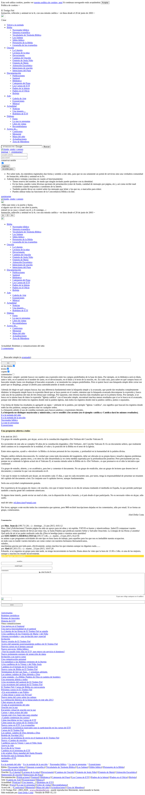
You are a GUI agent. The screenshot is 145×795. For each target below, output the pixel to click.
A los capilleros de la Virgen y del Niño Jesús (21, 664)
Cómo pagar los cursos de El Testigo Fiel (19, 722)
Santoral (16, 78)
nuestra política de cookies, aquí (48, 2)
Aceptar (105, 3)
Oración (10, 48)
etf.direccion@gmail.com (25, 502)
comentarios (6, 374)
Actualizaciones (19, 139)
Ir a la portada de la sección (13, 417)
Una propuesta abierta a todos (14, 679)
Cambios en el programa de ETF (15, 750)
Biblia (9, 27)
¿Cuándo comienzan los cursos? (15, 717)
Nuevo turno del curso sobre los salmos (18, 697)
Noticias (16, 108)
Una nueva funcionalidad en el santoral (18, 629)
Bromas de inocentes (10, 618)
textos (3, 369)
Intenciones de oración (22, 68)
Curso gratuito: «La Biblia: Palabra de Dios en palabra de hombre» (31, 677)
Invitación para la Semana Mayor (16, 755)
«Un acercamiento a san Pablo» (15, 692)
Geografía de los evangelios (24, 45)
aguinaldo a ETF (8, 758)
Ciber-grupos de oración (12, 702)
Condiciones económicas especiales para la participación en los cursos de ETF (36, 727)
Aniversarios (6, 613)
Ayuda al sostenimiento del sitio (15, 705)
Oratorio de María (20, 63)
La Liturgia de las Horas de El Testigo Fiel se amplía (24, 631)
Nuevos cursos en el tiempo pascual (17, 646)
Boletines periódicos (10, 615)
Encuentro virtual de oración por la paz (18, 710)
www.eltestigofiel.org (39, 790)
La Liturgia (17, 50)
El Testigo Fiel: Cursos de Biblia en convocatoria (23, 687)
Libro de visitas (19, 124)
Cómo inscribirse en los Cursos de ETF (18, 720)
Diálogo (10, 116)
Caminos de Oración (21, 58)
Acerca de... (12, 129)
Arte (9, 96)
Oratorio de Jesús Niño (22, 60)
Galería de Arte (19, 98)
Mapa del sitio (18, 136)
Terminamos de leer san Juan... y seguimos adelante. (24, 672)
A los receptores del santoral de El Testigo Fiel (21, 682)
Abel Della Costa (25, 792)
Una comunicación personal (13, 659)
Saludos (4, 761)
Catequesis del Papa (21, 83)
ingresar (4, 152)
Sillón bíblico (18, 40)
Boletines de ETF (20, 113)
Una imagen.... (19, 111)
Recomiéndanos (19, 126)
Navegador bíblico (20, 30)
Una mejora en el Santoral (12, 626)
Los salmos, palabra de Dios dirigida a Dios (20, 733)
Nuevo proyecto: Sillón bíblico (15, 649)
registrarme (6, 196)
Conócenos (17, 131)
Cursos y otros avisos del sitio (14, 712)
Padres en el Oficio (20, 91)
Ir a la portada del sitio (11, 415)
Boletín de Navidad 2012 (12, 735)
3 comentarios (7, 348)
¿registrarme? (17, 152)
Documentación (14, 73)
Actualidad (12, 106)
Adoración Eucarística (22, 65)
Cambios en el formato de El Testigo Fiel (19, 667)
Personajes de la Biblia (22, 42)
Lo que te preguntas (21, 121)
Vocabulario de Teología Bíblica (26, 35)
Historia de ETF (8, 621)
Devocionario (18, 55)
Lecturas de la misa (21, 53)
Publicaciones (18, 75)
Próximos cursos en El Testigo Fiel (16, 689)
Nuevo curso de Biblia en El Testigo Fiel (19, 669)
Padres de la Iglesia (21, 88)
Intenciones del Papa (21, 70)
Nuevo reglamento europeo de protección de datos (23, 654)
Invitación (5, 639)
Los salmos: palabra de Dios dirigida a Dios (20, 674)
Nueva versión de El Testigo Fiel (15, 641)
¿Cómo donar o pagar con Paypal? (16, 695)
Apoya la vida (7, 745)
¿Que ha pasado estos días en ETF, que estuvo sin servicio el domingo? (33, 651)
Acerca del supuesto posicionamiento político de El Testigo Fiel (29, 644)
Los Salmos (17, 37)
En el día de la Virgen (11, 748)
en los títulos (6, 366)
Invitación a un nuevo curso (13, 656)
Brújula (15, 93)
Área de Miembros (20, 141)
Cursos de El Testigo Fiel (12, 730)
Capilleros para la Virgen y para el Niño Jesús (21, 743)
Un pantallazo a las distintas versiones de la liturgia (23, 662)
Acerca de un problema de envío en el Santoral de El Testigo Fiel (30, 738)
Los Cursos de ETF (21, 86)
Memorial (16, 134)
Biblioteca (17, 81)
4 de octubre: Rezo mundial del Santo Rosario (21, 753)
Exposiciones (18, 101)
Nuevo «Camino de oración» (14, 740)
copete (4, 371)
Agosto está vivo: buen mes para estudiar (19, 715)
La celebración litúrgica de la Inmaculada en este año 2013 (27, 700)
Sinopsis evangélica (21, 32)
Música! (16, 103)
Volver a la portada (15, 25)
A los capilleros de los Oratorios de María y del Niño (24, 634)
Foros (15, 119)
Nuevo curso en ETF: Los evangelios (18, 725)
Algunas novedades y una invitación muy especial (23, 636)
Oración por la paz (9, 707)
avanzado (26, 357)
